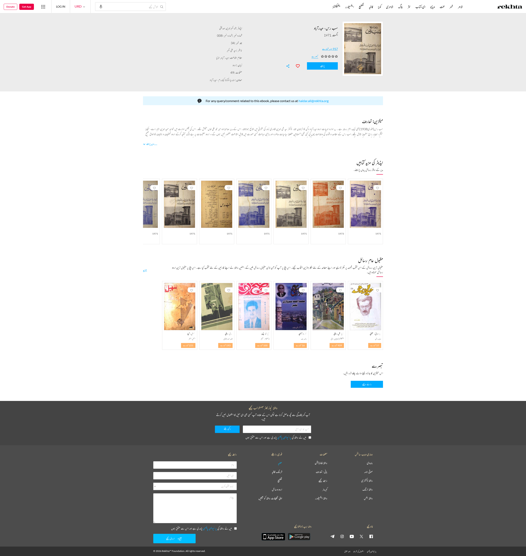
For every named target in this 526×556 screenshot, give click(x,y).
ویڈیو (432, 7)
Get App (26, 6)
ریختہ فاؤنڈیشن (321, 463)
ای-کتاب (420, 7)
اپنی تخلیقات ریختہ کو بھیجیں (270, 498)
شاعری (389, 7)
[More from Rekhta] (43, 6)
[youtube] (351, 536)
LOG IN (60, 6)
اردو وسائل (277, 489)
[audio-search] (101, 6)
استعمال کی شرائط (358, 551)
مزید (145, 270)
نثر (409, 7)
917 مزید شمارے (330, 48)
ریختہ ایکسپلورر (321, 498)
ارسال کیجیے (170, 538)
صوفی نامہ (368, 472)
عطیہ (280, 463)
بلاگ (400, 7)
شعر (451, 7)
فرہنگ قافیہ (277, 472)
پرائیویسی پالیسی (284, 437)
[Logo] (510, 7)
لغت (442, 7)
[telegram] (332, 536)
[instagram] (342, 536)
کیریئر (324, 489)
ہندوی (370, 463)
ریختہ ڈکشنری (367, 480)
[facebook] (371, 536)
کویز (379, 7)
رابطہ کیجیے (322, 480)
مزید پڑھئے (150, 144)
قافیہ (371, 7)
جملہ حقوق (347, 551)
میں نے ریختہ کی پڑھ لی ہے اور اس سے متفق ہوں (276, 437)
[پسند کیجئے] (296, 65)
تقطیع (361, 7)
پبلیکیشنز (336, 7)
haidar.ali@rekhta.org (314, 101)
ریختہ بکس (368, 498)
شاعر (460, 7)
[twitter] (361, 536)
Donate (10, 6)
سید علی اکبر (231, 50)
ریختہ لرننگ (367, 489)
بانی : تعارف (321, 472)
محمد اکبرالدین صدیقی (227, 28)
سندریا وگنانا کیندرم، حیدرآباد (222, 80)
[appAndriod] (299, 536)
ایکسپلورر (349, 7)
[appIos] (273, 536)
